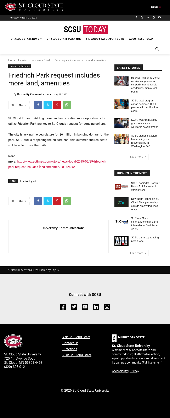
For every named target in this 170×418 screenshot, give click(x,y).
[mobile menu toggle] (156, 7)
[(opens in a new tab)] (121, 186)
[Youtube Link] (85, 308)
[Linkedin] (148, 17)
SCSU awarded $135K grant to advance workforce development (144, 123)
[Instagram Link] (107, 308)
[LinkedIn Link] (96, 308)
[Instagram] (153, 17)
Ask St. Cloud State (76, 337)
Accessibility (120, 371)
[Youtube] (159, 17)
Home (12, 60)
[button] (157, 49)
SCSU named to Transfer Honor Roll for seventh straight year (145, 187)
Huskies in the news (29, 60)
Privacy (134, 371)
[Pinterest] (57, 105)
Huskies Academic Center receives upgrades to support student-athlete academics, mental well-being (145, 84)
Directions (69, 349)
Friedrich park (28, 180)
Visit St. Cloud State (76, 355)
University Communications (34, 94)
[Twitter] (142, 17)
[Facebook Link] (63, 308)
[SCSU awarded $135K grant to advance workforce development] (121, 123)
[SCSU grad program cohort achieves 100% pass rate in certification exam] (121, 104)
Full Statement (152, 362)
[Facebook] (136, 17)
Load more (136, 156)
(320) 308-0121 (15, 366)
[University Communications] (11, 94)
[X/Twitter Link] (74, 308)
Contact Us (70, 343)
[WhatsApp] (67, 105)
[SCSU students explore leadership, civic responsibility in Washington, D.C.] (121, 139)
